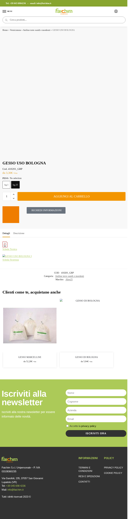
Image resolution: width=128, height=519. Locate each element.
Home (5, 30)
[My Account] (116, 11)
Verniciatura (15, 30)
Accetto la (83, 426)
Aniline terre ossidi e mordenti (36, 30)
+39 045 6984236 (18, 3)
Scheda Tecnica (9, 249)
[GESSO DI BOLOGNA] (86, 325)
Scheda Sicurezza (10, 259)
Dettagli (6, 233)
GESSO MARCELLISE (29, 357)
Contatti (84, 481)
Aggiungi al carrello (72, 196)
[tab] (6, 233)
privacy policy (88, 426)
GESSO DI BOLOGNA (86, 357)
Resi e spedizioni (89, 476)
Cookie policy (113, 473)
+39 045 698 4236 (16, 485)
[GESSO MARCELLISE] (29, 325)
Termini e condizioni (85, 469)
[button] (13, 194)
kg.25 (15, 184)
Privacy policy (113, 467)
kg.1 (6, 184)
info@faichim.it (43, 3)
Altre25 (69, 279)
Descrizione (18, 233)
